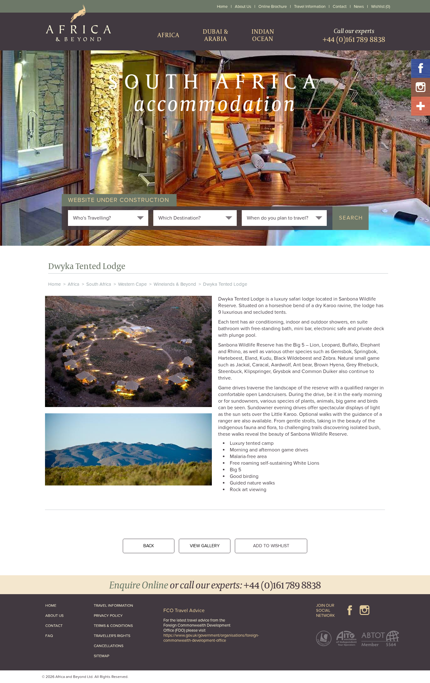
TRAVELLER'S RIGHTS (112, 636)
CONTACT (54, 625)
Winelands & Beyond (175, 284)
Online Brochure (272, 6)
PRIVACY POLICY (108, 615)
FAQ (49, 636)
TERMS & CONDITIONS (113, 625)
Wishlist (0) (380, 6)
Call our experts (354, 35)
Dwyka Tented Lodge (225, 284)
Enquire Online (138, 584)
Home (222, 6)
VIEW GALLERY (205, 545)
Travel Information (309, 6)
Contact (340, 6)
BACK (148, 545)
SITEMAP (101, 656)
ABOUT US (54, 615)
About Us (243, 6)
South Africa (98, 284)
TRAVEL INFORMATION (113, 605)
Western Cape (132, 284)
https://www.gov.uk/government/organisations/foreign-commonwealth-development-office (211, 638)
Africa (73, 284)
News (359, 6)
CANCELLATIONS (108, 646)
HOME (50, 605)
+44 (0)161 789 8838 (282, 584)
